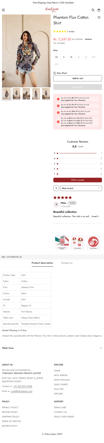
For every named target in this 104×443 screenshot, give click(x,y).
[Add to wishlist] (99, 17)
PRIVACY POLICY (10, 407)
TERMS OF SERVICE (11, 421)
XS (56, 57)
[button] (99, 10)
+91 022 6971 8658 (22, 386)
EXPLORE (58, 393)
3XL (56, 64)
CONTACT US (60, 412)
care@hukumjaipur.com (21, 391)
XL (86, 57)
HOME (57, 370)
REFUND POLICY (10, 412)
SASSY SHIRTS (61, 384)
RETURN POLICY (9, 425)
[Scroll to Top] (99, 428)
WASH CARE (60, 407)
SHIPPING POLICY (10, 416)
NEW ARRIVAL (61, 375)
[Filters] (56, 188)
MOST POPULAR (62, 379)
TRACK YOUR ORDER (64, 416)
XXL (93, 57)
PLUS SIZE (59, 389)
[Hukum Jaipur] (52, 10)
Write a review (77, 180)
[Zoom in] (45, 20)
